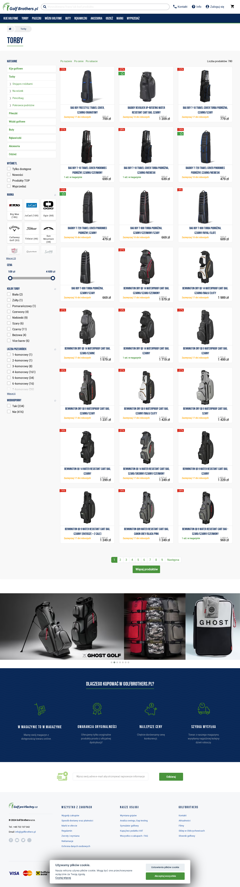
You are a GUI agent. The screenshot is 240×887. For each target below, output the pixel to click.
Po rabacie (92, 61)
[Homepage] (20, 7)
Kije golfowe (16, 68)
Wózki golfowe (17, 121)
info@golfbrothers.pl (25, 831)
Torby (12, 76)
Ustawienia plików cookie (165, 867)
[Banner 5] (123, 662)
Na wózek (17, 90)
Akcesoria (14, 146)
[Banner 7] (128, 662)
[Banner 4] (120, 662)
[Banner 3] (117, 662)
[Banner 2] (114, 662)
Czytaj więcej (63, 877)
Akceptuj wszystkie (165, 876)
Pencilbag (18, 98)
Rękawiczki (15, 138)
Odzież (13, 154)
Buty (11, 129)
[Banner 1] (111, 662)
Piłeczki (13, 113)
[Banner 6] (126, 662)
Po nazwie (66, 61)
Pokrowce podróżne (23, 105)
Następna (173, 560)
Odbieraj (171, 776)
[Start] (10, 29)
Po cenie (78, 61)
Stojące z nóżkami (22, 83)
